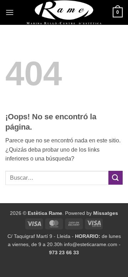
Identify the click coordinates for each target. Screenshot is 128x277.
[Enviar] (115, 178)
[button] (9, 12)
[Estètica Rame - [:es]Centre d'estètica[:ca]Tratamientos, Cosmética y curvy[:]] (64, 12)
